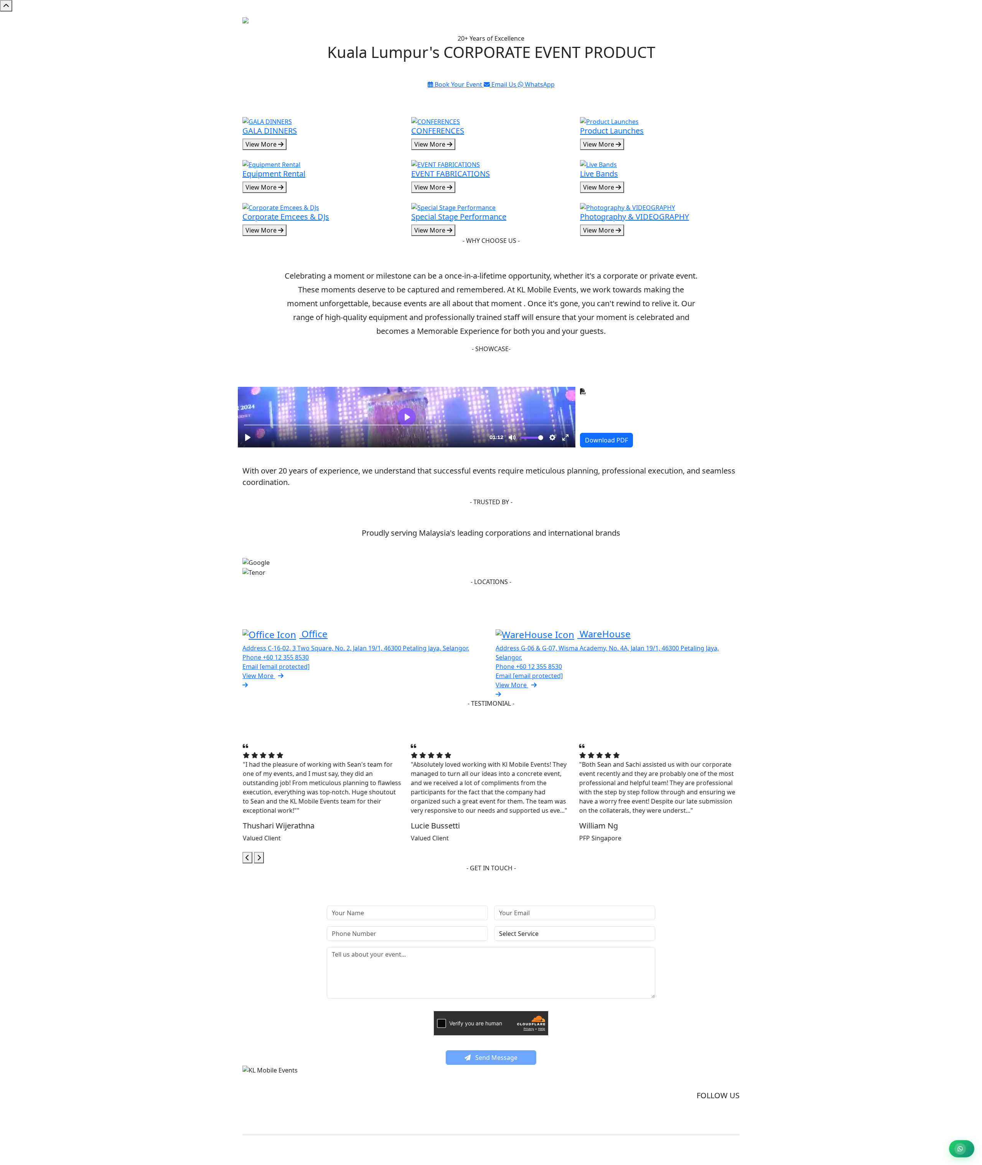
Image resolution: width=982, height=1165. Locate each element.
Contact (725, 22)
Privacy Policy (722, 1080)
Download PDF (606, 440)
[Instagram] (730, 1115)
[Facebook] (707, 1115)
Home (645, 22)
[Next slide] (259, 857)
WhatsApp (539, 84)
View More (262, 144)
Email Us (504, 84)
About (699, 22)
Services (672, 22)
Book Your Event (458, 84)
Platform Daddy (577, 1149)
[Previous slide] (247, 857)
